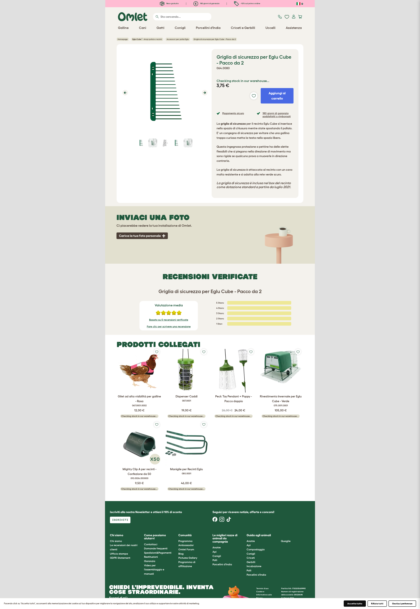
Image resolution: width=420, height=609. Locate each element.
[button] (125, 93)
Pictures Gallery (187, 557)
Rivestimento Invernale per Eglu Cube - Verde (281, 401)
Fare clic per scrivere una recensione (169, 326)
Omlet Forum (186, 549)
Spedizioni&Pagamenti (157, 552)
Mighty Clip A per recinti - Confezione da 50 (139, 474)
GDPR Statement (120, 557)
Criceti (251, 557)
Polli (214, 560)
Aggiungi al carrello (277, 95)
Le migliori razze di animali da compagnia (224, 538)
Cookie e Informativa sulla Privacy (264, 594)
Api (214, 551)
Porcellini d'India (222, 564)
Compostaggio (256, 549)
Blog (181, 553)
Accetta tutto (354, 603)
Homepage (123, 39)
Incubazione (254, 566)
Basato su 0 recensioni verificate (168, 319)
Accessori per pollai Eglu (178, 39)
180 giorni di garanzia (209, 3)
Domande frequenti (156, 548)
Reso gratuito (172, 3)
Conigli (216, 555)
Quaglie (286, 541)
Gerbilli (251, 562)
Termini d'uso (262, 588)
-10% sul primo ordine (250, 3)
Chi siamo (116, 541)
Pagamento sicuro (233, 113)
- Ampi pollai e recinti (147, 39)
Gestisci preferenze (402, 603)
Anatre (216, 547)
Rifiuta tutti (377, 603)
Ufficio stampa (119, 553)
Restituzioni (151, 556)
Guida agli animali (259, 535)
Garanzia (149, 561)
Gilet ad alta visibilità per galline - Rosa (139, 401)
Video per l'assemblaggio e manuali (154, 569)
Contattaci (150, 544)
